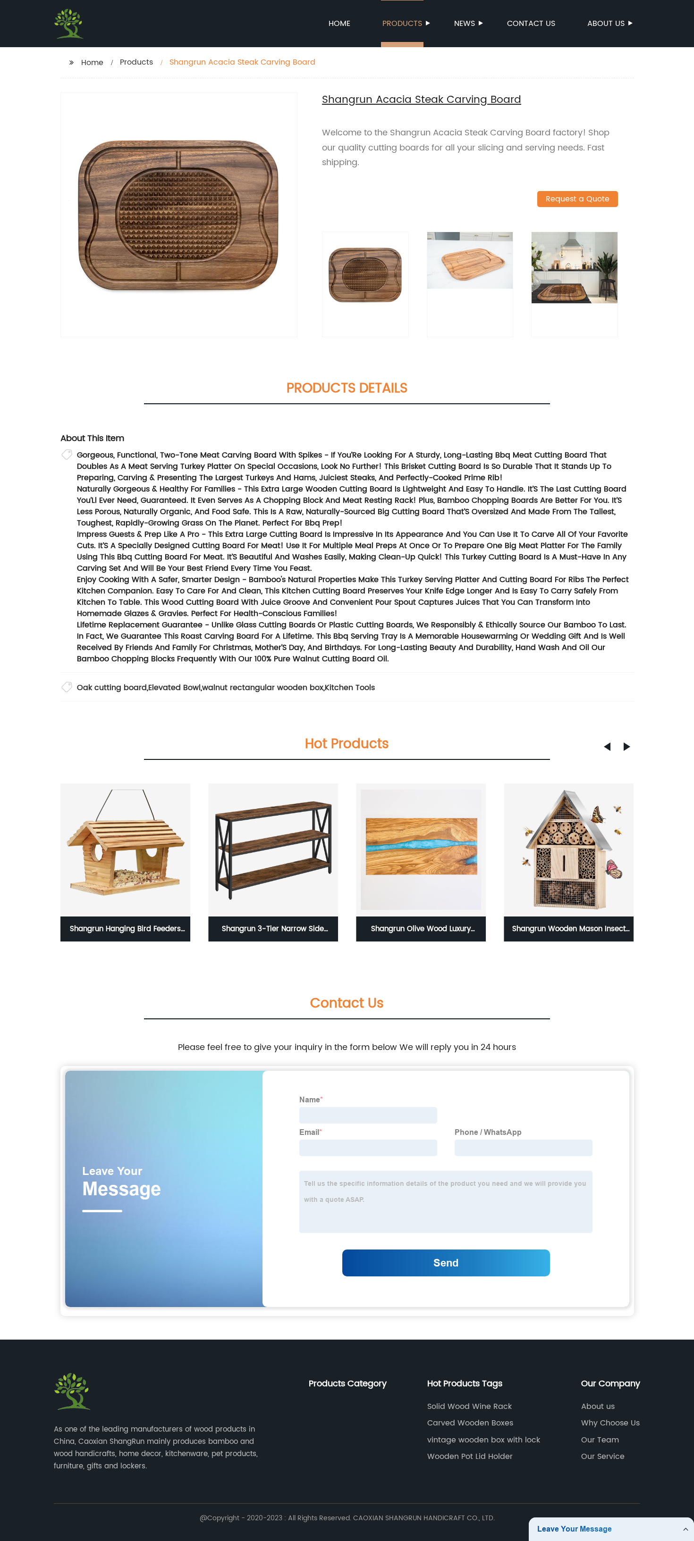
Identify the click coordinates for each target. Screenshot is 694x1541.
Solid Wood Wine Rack (469, 1406)
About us (606, 23)
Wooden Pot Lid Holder (470, 1456)
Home (339, 23)
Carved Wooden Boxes (470, 1423)
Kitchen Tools (350, 688)
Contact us (531, 23)
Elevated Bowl (174, 688)
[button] (607, 746)
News (464, 23)
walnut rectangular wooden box (262, 688)
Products (402, 23)
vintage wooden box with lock (483, 1440)
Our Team (600, 1440)
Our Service (603, 1456)
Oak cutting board (112, 688)
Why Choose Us (610, 1423)
